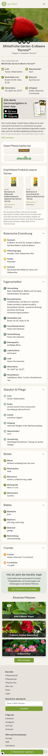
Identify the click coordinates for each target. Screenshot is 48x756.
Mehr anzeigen (24, 660)
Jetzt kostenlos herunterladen (24, 589)
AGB (7, 742)
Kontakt (8, 738)
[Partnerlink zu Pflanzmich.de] (24, 158)
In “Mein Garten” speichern (22, 752)
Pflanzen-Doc (11, 683)
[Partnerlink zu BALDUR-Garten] (24, 150)
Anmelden (24, 709)
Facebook (9, 718)
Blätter (8, 505)
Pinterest (9, 729)
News (7, 690)
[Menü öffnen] (44, 4)
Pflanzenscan (11, 679)
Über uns (9, 686)
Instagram (9, 722)
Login (7, 693)
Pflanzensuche (11, 675)
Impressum (10, 746)
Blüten (8, 454)
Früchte (8, 548)
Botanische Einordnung (18, 233)
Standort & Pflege (15, 389)
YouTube (9, 726)
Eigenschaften (13, 281)
